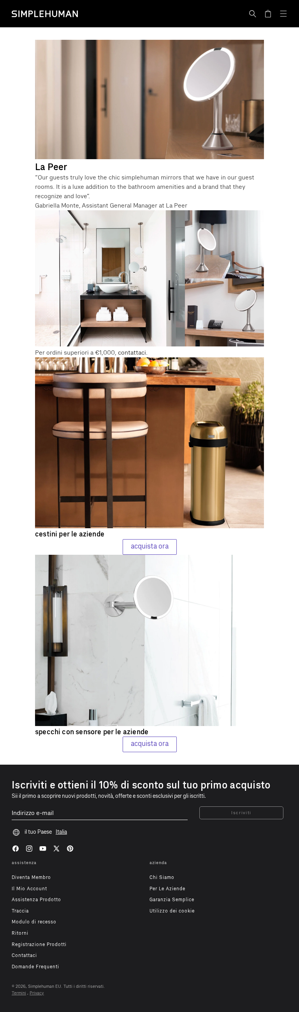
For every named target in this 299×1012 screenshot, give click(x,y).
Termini (19, 993)
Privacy (37, 993)
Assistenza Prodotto (36, 899)
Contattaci (24, 955)
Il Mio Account (29, 888)
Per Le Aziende (167, 888)
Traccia (20, 911)
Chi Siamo (162, 877)
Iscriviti (241, 812)
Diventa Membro (31, 877)
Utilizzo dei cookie (172, 911)
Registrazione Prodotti (39, 944)
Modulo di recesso (34, 922)
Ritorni (20, 933)
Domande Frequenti (35, 966)
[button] (252, 13)
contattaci (132, 352)
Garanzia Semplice (172, 899)
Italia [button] (61, 832)
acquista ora (150, 546)
